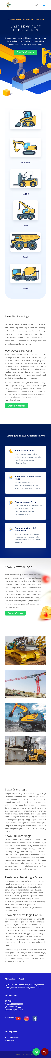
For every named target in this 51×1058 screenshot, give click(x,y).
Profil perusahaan (12, 1037)
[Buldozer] (25, 664)
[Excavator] (25, 731)
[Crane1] (25, 697)
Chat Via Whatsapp (25, 52)
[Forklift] (25, 764)
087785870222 (17, 1004)
